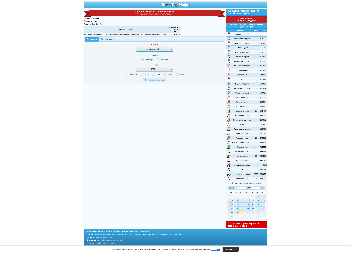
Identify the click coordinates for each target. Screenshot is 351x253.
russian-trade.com (103, 237)
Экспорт (149, 60)
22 (258, 208)
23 (264, 208)
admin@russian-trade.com (109, 240)
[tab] (92, 39)
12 (243, 205)
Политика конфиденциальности (101, 243)
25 (237, 212)
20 (248, 208)
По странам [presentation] (92, 39)
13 (248, 205)
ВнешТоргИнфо (175, 5)
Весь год (133, 74)
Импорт (164, 60)
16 (264, 205)
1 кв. (147, 74)
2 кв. (159, 74)
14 (253, 205)
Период (154, 65)
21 (253, 208)
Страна (154, 45)
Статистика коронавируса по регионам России (244, 224)
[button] (154, 80)
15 (258, 205)
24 (232, 212)
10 (232, 205)
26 (243, 212)
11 (237, 205)
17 (232, 208)
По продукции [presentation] (107, 39)
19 (243, 208)
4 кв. (182, 74)
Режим (155, 55)
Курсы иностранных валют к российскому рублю (243, 12)
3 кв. (170, 74)
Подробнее (215, 249)
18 (237, 208)
